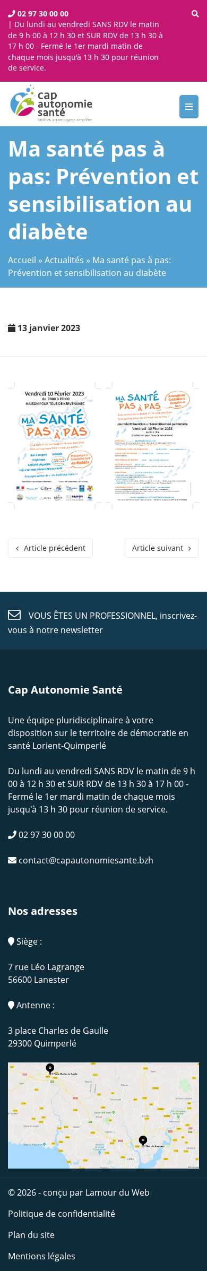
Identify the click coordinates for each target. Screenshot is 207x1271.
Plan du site (31, 1235)
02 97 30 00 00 (41, 13)
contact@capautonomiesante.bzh (84, 860)
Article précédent (54, 548)
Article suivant (157, 548)
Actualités (64, 260)
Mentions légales (41, 1256)
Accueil (22, 260)
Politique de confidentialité (61, 1214)
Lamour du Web (117, 1192)
